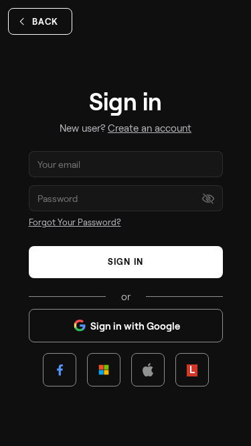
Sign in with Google (135, 326)
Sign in (125, 261)
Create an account (149, 128)
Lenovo (192, 370)
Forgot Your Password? (75, 222)
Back (45, 21)
